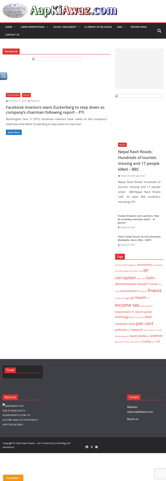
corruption (125, 277)
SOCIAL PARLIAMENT (64, 26)
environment (129, 291)
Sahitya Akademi (122, 336)
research (137, 330)
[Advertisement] (138, 69)
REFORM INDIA (139, 26)
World (26, 95)
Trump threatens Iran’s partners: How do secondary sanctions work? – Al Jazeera (138, 219)
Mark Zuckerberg (137, 317)
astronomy (144, 265)
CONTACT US (12, 34)
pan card (144, 323)
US (158, 341)
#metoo (118, 265)
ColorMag (60, 443)
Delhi (150, 277)
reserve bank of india (152, 330)
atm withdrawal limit (124, 271)
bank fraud (138, 271)
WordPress (8, 447)
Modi (148, 317)
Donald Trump (147, 284)
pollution (121, 330)
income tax (127, 305)
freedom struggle (122, 298)
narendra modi (125, 324)
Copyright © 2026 (12, 443)
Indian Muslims (146, 306)
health (140, 297)
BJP (146, 270)
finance (155, 290)
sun (140, 342)
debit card (140, 278)
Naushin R (35, 100)
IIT (148, 298)
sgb (116, 342)
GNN (119, 26)
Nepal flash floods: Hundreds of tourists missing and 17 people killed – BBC (139, 160)
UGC (154, 342)
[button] (13, 27)
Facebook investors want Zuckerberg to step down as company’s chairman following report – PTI (55, 109)
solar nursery (123, 342)
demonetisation (126, 284)
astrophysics (158, 265)
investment (123, 312)
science (156, 335)
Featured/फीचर (13, 95)
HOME (8, 26)
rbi (129, 330)
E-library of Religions (98, 26)
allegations (132, 265)
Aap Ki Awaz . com (31, 443)
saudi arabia (138, 336)
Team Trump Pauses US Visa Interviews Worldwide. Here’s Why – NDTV (139, 238)
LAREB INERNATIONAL (33, 26)
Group (142, 175)
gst (132, 298)
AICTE (125, 265)
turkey (146, 341)
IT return (137, 312)
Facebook (142, 291)
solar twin (134, 342)
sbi (148, 336)
